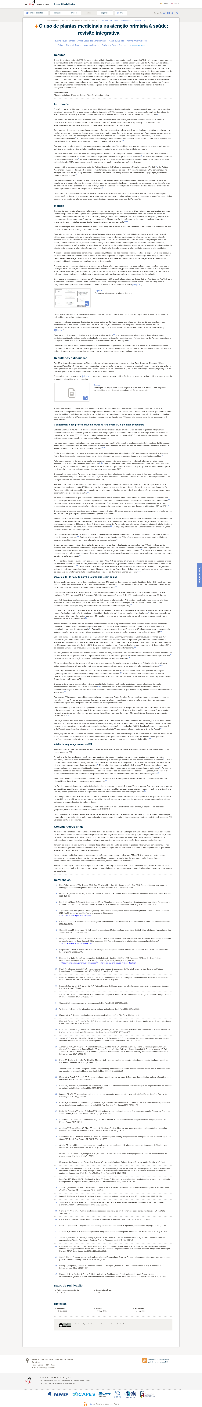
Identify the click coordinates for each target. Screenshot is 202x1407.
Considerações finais (39, 69)
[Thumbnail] (72, 297)
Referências (34, 72)
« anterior (73, 13)
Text (31, 57)
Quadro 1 (87, 376)
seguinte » (105, 13)
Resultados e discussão (40, 66)
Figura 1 (137, 284)
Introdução (35, 60)
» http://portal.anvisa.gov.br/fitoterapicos (75, 915)
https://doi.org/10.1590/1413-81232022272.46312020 (121, 20)
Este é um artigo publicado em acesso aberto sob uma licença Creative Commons (102, 1324)
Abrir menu (27, 4)
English (176, 3)
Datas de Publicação (37, 75)
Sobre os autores (137, 45)
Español (165, 3)
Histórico (33, 78)
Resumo (33, 54)
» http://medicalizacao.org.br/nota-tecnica (75, 943)
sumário (57, 13)
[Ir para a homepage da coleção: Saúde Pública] (33, 3)
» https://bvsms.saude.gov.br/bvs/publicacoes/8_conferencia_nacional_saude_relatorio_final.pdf (97, 963)
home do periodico (35, 13)
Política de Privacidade (147, 1402)
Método (33, 63)
